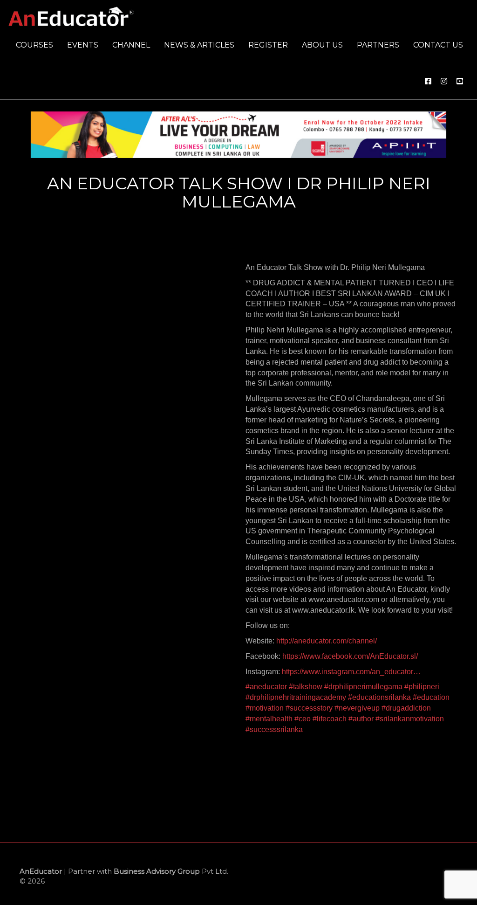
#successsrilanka (274, 729)
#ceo (302, 719)
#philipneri (421, 687)
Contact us (438, 45)
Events (82, 45)
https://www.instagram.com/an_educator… (351, 672)
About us (322, 45)
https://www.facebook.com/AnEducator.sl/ (350, 656)
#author (361, 719)
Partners (378, 45)
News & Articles (199, 45)
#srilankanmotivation (409, 719)
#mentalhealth (269, 719)
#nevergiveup (357, 708)
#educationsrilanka (379, 697)
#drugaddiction (406, 708)
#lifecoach (330, 719)
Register (268, 45)
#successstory (309, 708)
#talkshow (305, 687)
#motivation (264, 708)
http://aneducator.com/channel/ (326, 641)
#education (431, 697)
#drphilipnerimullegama (363, 687)
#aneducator (266, 687)
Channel (131, 45)
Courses (34, 45)
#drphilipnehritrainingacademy (295, 697)
